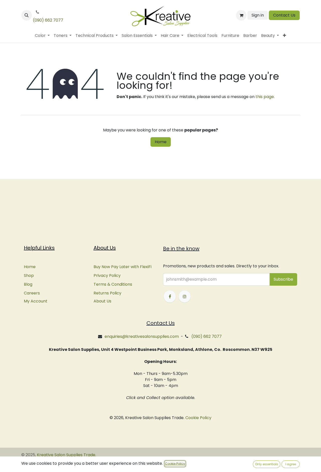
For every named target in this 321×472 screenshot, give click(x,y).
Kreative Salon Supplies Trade (66, 455)
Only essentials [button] (266, 464)
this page (265, 97)
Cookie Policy (198, 418)
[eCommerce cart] (241, 15)
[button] (26, 15)
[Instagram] (185, 296)
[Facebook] (170, 296)
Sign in (258, 15)
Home (161, 142)
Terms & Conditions (113, 284)
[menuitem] (42, 36)
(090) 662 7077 (48, 20)
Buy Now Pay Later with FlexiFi (122, 267)
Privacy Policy (107, 275)
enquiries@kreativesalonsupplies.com (142, 336)
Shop (29, 275)
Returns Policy (107, 293)
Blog (28, 284)
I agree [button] (290, 464)
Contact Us (284, 15)
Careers (32, 293)
